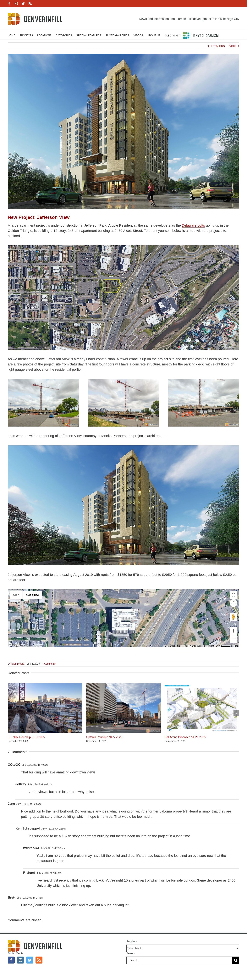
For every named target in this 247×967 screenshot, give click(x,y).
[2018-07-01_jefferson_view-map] (123, 247)
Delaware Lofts (193, 225)
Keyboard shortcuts (173, 646)
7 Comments (49, 663)
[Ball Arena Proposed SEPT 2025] (202, 685)
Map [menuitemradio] (16, 595)
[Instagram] (20, 960)
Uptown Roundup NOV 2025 (104, 737)
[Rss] (39, 960)
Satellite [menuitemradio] (32, 595)
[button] (11, 713)
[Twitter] (29, 960)
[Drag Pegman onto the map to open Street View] (233, 617)
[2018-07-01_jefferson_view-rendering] (123, 447)
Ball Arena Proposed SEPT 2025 (185, 737)
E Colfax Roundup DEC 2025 (26, 737)
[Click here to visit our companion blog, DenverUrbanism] (191, 35)
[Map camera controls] (233, 603)
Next (232, 46)
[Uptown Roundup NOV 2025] (123, 685)
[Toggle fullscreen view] (233, 595)
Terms (235, 646)
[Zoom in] (233, 631)
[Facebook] (11, 960)
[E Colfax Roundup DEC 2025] (45, 685)
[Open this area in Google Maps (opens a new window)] (15, 644)
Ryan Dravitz (18, 663)
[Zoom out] (233, 639)
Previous (218, 46)
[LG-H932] (43, 381)
